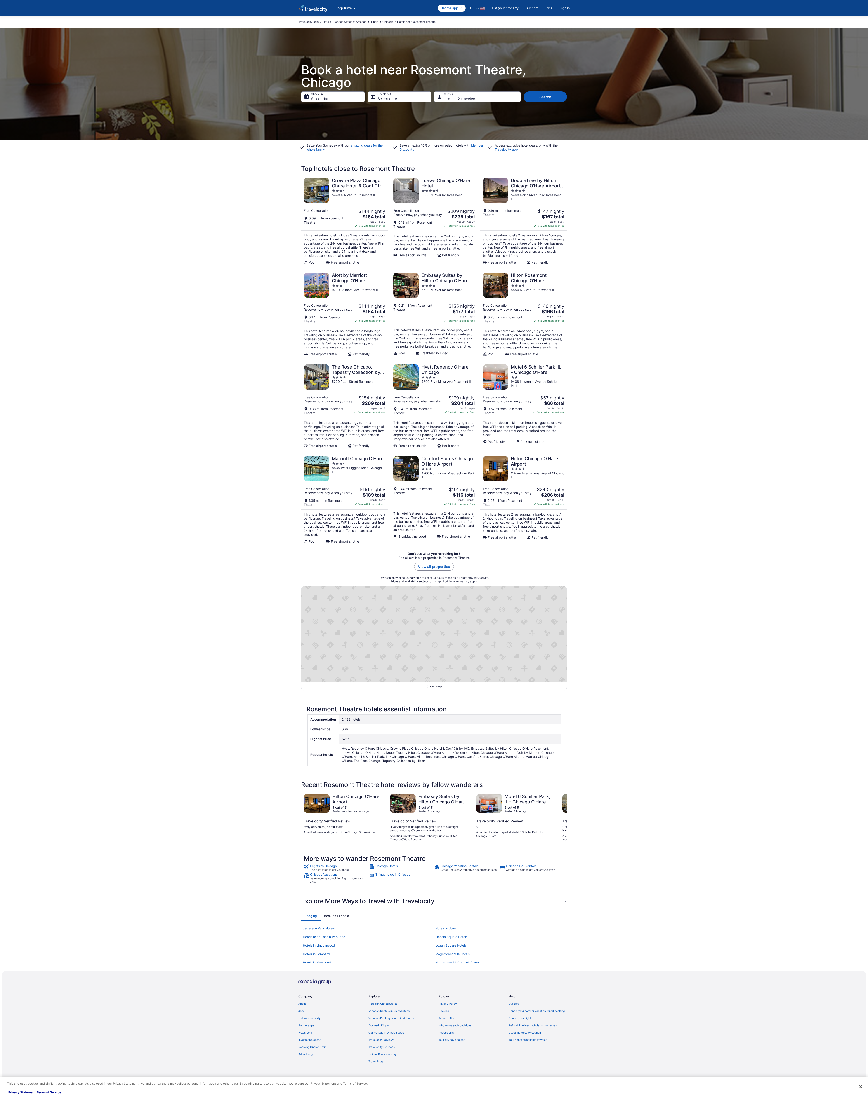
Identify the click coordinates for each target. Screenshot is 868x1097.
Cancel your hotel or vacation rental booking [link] (537, 1011)
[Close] (861, 1087)
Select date (320, 98)
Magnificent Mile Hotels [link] (452, 954)
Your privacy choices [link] (452, 1039)
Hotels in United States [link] (382, 1003)
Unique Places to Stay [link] (382, 1054)
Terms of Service (49, 1092)
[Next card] (561, 817)
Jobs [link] (301, 1011)
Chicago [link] (387, 21)
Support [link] (514, 1003)
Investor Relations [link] (309, 1039)
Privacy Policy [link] (448, 1003)
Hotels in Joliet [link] (446, 928)
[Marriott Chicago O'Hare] (344, 499)
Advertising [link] (305, 1054)
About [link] (302, 1003)
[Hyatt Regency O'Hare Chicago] (434, 406)
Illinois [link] (374, 21)
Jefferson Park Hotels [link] (319, 928)
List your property (505, 8)
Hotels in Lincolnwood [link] (319, 945)
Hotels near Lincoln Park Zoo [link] (324, 937)
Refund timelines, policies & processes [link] (533, 1025)
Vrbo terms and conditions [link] (455, 1025)
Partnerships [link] (306, 1025)
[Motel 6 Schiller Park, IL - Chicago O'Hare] (523, 406)
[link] (336, 868)
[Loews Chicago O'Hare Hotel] (434, 221)
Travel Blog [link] (375, 1061)
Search (545, 97)
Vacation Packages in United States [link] (391, 1018)
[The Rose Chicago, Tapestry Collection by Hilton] (344, 406)
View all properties (434, 566)
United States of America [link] (350, 21)
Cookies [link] (444, 1011)
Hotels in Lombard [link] (316, 954)
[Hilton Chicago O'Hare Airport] (523, 499)
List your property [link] (309, 1018)
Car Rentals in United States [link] (386, 1032)
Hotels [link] (327, 21)
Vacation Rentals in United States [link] (389, 1011)
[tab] (311, 916)
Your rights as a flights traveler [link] (528, 1039)
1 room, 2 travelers (460, 98)
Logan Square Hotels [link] (450, 945)
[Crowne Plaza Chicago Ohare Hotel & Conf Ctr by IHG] (344, 221)
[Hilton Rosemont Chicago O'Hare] (523, 314)
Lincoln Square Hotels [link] (451, 937)
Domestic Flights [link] (378, 1025)
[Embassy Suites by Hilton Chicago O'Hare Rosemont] (434, 314)
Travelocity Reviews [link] (381, 1039)
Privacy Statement (21, 1092)
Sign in (565, 8)
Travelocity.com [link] (308, 21)
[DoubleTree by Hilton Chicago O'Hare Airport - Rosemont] (523, 221)
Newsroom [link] (305, 1032)
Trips (548, 8)
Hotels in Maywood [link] (317, 962)
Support (532, 8)
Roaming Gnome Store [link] (312, 1047)
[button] (434, 901)
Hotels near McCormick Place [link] (457, 962)
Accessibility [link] (447, 1032)
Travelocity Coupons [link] (381, 1047)
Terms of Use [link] (447, 1018)
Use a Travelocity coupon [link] (525, 1032)
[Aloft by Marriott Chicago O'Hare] (344, 314)
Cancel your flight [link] (520, 1018)
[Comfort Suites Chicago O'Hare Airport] (434, 499)
